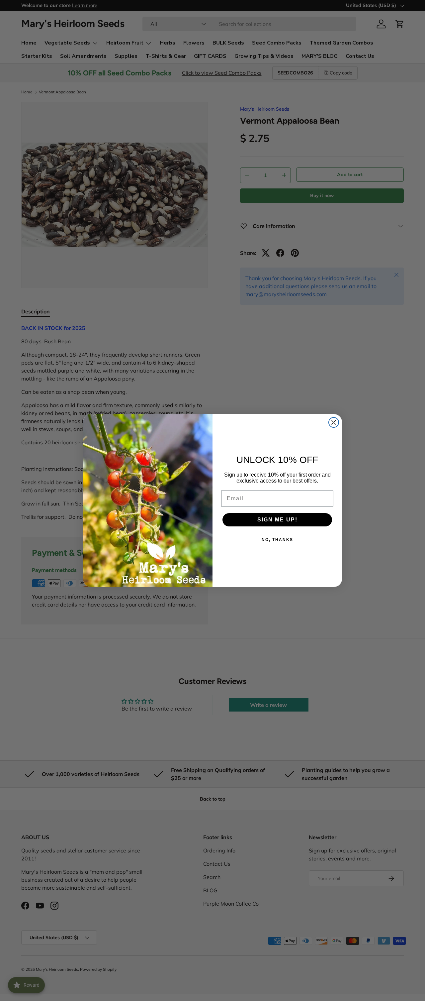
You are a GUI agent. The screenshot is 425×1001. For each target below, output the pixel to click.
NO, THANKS (277, 539)
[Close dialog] (334, 422)
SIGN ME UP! (277, 519)
